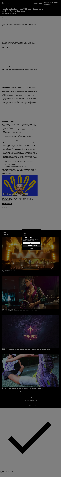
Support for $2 (31, 243)
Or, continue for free (31, 248)
